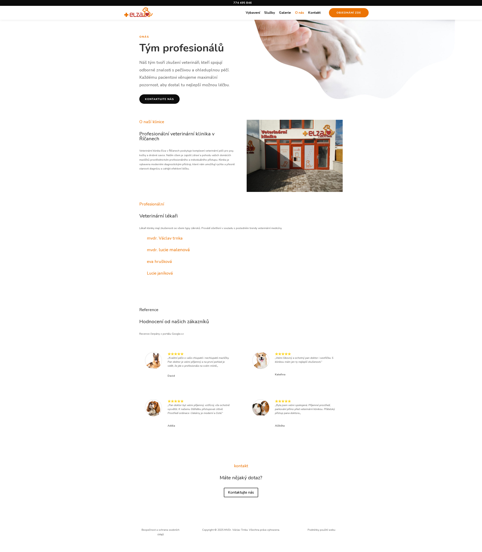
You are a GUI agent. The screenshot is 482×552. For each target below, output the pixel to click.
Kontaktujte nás (241, 492)
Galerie (285, 13)
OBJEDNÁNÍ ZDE (348, 13)
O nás (299, 13)
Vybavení (253, 13)
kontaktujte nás (159, 99)
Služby (269, 13)
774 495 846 (242, 3)
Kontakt (314, 13)
